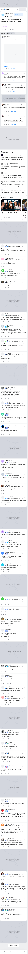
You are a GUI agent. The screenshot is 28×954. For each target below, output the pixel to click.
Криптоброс (11, 542)
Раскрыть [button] (6, 66)
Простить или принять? (15, 163)
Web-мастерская (13, 631)
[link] (11, 209)
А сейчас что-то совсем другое (14, 246)
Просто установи (13, 609)
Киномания (12, 172)
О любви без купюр (14, 181)
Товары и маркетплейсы (14, 666)
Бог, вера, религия (13, 155)
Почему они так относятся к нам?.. (13, 192)
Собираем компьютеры (14, 619)
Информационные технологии (10, 16)
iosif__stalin (6, 163)
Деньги (10, 910)
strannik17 (6, 155)
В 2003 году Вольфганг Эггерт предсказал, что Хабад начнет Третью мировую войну (12, 177)
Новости (10, 271)
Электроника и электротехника (14, 403)
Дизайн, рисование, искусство (14, 327)
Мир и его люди (12, 462)
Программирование (13, 475)
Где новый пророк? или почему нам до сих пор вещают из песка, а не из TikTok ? (13, 159)
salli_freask (6, 190)
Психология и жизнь (13, 428)
